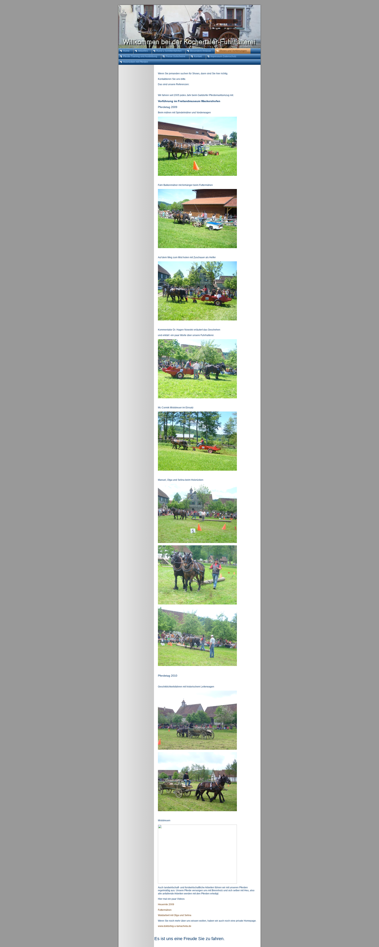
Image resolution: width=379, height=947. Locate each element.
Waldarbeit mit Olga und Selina (174, 915)
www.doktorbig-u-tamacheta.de (174, 926)
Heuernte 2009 (166, 904)
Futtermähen (165, 910)
